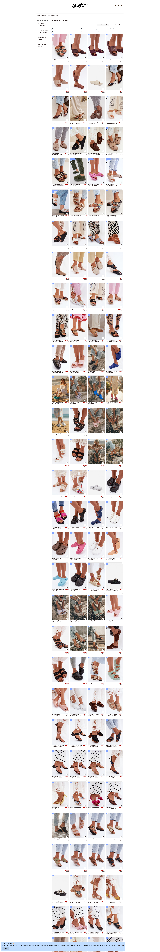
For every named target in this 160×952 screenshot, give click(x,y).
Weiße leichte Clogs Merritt (111, 527)
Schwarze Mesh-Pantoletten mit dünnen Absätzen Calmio (93, 933)
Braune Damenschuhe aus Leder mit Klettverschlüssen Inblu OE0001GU (94, 871)
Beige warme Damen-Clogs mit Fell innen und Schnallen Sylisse (58, 279)
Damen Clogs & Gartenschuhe (41, 27)
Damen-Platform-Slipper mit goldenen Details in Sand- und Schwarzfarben (58, 216)
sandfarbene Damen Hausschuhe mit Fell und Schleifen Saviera (57, 154)
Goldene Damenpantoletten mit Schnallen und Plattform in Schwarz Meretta (112, 216)
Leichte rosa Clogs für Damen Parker (112, 403)
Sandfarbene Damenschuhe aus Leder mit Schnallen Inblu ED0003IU (111, 840)
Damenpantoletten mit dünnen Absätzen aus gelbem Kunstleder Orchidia (58, 808)
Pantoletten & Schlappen (42, 20)
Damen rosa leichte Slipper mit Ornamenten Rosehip (93, 434)
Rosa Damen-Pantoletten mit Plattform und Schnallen (76, 839)
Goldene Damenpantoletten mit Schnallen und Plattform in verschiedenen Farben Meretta (94, 216)
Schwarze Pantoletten (43, 42)
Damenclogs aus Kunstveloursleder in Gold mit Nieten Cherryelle (111, 653)
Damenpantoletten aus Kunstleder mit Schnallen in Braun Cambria (93, 653)
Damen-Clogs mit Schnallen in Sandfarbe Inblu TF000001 (94, 278)
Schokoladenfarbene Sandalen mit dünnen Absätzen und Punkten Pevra (58, 123)
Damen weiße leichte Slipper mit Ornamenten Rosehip (58, 465)
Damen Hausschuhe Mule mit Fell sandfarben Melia (112, 154)
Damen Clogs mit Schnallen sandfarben (75, 497)
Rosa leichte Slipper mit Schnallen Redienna (57, 715)
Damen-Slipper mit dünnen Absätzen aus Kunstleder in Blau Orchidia (75, 808)
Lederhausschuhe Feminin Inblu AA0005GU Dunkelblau (111, 746)
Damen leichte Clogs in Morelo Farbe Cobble (110, 559)
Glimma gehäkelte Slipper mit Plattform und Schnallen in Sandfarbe (93, 684)
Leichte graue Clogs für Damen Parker (74, 403)
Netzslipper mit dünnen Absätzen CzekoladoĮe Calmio (112, 808)
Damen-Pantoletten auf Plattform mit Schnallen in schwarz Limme (57, 341)
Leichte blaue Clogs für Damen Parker (92, 403)
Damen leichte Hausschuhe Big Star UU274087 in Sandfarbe (93, 92)
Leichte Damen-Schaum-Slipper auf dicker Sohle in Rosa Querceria (111, 621)
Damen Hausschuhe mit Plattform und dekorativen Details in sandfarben (111, 123)
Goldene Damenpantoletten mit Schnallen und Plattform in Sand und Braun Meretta (76, 216)
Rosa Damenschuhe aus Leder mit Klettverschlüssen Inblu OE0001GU (76, 871)
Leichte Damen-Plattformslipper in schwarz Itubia (75, 684)
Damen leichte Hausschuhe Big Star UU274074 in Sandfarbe (57, 92)
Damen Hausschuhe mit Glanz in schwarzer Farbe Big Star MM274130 (58, 372)
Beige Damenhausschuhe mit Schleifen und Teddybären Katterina (94, 590)
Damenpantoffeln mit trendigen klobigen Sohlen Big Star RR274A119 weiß (75, 715)
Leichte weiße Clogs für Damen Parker (57, 434)
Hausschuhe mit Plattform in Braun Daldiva (111, 247)
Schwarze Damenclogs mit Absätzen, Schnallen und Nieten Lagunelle (93, 746)
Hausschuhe (41, 23)
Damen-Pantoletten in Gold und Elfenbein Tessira (75, 278)
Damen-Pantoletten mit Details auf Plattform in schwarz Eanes (92, 310)
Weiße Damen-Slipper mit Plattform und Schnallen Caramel (57, 621)
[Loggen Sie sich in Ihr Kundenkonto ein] (119, 5)
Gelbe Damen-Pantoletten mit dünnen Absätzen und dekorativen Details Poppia (112, 902)
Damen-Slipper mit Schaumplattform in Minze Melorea (111, 684)
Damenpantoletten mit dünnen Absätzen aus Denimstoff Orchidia (110, 777)
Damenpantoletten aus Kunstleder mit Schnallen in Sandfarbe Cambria (75, 653)
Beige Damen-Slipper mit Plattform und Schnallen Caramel (75, 621)
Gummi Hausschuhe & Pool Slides (43, 34)
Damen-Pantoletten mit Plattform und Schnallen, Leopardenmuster (93, 840)
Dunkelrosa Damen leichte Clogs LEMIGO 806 (75, 559)
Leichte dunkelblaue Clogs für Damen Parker (111, 372)
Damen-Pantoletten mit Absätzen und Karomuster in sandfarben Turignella (93, 902)
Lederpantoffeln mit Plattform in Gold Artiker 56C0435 (75, 310)
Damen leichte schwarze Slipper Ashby (111, 497)
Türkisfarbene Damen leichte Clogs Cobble (58, 590)
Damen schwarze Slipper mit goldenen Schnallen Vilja (112, 465)
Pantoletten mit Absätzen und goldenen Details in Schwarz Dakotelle (76, 746)
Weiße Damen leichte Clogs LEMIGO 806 (93, 559)
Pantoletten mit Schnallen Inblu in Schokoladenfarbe (57, 839)
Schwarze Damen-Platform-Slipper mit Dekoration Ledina (58, 185)
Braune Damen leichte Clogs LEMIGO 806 (57, 559)
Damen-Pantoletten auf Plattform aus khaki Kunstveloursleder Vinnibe (111, 310)
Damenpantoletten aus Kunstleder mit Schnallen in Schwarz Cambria (57, 653)
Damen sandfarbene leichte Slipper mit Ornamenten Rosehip (111, 434)
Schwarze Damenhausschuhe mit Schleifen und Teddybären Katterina (112, 590)
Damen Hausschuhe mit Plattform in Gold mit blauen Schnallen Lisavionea (94, 248)
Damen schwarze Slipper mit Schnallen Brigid (76, 465)
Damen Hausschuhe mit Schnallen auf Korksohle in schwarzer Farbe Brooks (57, 684)
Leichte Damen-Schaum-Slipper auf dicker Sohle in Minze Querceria (93, 621)
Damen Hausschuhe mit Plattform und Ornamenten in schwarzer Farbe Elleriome (112, 341)
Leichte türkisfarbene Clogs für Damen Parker (57, 403)
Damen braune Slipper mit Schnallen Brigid (93, 465)
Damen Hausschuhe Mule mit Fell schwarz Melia (76, 154)
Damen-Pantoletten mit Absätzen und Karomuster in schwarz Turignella (75, 902)
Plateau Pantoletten (43, 30)
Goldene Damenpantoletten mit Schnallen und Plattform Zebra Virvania (57, 902)
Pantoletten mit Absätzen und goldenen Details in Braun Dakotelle (58, 746)
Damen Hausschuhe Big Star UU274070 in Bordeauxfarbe (93, 60)
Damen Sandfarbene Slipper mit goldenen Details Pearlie (58, 497)
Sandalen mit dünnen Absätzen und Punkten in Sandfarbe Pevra (75, 123)
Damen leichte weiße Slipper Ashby (94, 497)
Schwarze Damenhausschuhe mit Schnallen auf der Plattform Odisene (58, 248)
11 (119, 24)
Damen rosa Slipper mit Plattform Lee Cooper (75, 372)
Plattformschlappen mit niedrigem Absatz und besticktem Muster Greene (75, 185)
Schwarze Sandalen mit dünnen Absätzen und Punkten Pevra (110, 92)
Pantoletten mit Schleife (42, 45)
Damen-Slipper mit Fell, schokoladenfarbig (93, 123)
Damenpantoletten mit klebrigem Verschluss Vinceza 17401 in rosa (56, 528)
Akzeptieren (5, 948)
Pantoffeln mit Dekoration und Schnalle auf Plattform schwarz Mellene (58, 61)
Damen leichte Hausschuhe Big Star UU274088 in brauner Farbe (76, 92)
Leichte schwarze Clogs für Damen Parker (93, 372)
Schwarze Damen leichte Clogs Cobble (75, 590)
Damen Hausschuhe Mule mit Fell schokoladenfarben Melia (94, 154)
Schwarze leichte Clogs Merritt (74, 528)
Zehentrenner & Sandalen (42, 38)
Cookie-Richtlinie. (120, 945)
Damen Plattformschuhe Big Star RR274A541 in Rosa (93, 185)
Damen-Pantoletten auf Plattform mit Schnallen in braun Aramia (93, 341)
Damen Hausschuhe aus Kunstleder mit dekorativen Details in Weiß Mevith (75, 248)
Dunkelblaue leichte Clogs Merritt (93, 528)
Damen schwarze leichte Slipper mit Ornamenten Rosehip (75, 434)
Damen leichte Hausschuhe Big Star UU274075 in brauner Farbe (112, 61)
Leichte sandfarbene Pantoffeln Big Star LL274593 (111, 185)
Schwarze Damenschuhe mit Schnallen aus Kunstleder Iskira (111, 933)
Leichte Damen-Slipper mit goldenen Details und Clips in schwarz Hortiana (112, 279)
